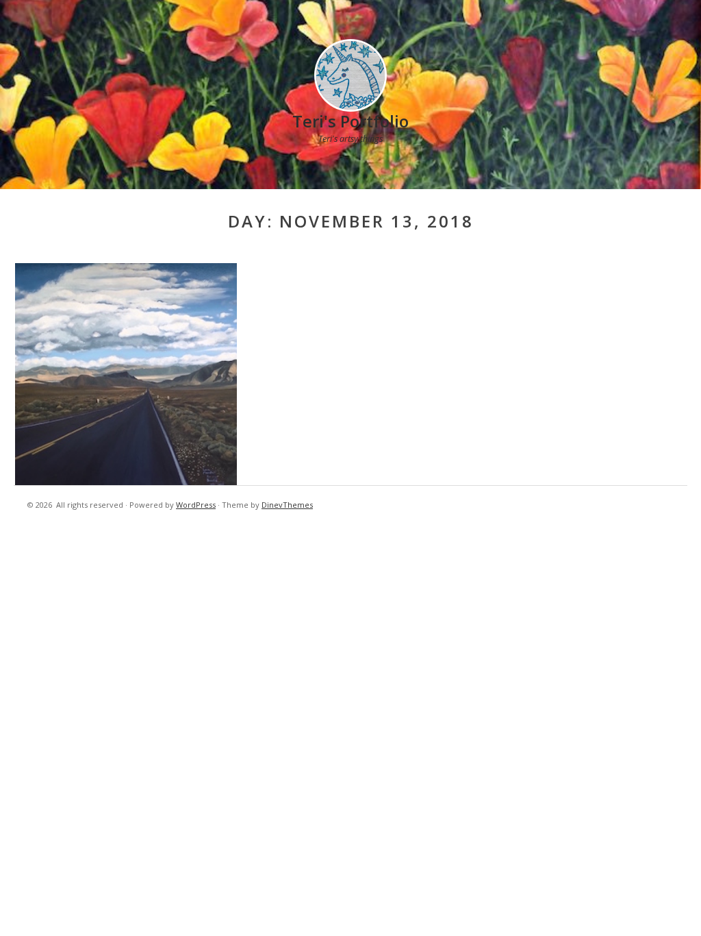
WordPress (196, 505)
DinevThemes (287, 505)
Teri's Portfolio (350, 121)
